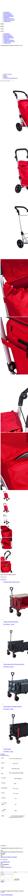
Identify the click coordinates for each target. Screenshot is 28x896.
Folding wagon (16, 582)
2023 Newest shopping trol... (10, 78)
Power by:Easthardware (7, 894)
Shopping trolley (7, 582)
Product (5, 76)
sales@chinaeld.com (6, 867)
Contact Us (3, 579)
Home (5, 75)
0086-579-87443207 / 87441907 (9, 857)
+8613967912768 (5, 862)
